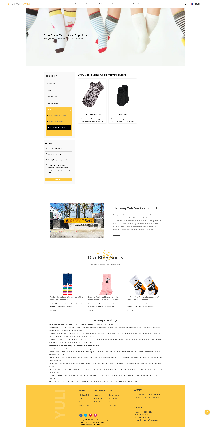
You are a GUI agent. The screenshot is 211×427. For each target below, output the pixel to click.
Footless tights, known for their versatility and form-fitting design (66, 298)
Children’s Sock (52, 83)
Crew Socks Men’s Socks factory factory (138, 218)
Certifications (98, 402)
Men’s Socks (61, 39)
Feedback (58, 179)
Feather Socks (52, 97)
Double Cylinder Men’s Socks (58, 121)
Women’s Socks (52, 103)
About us (89, 4)
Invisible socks (122, 114)
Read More (116, 235)
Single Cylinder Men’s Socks (57, 116)
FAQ (113, 4)
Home (76, 4)
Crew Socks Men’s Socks (57, 127)
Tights (49, 90)
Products (101, 4)
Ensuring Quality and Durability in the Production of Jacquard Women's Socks (103, 298)
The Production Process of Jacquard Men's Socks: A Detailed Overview (143, 298)
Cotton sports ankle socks (92, 114)
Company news (114, 395)
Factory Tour (98, 398)
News (123, 4)
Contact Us (112, 405)
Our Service (112, 402)
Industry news (113, 398)
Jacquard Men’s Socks (56, 133)
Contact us (136, 4)
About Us (97, 395)
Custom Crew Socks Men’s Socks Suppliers (92, 423)
